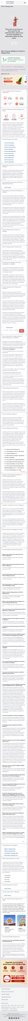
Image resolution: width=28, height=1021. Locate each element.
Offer (5, 1005)
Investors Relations (13, 1008)
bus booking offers (7, 496)
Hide (23, 841)
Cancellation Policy (5, 1010)
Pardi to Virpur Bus (9, 153)
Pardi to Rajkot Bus (9, 157)
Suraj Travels (7, 187)
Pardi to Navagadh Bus (10, 151)
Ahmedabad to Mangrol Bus (11, 853)
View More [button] (23, 471)
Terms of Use (10, 1016)
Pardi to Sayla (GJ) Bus (10, 147)
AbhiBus (9, 1013)
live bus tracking (6, 514)
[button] (2, 2)
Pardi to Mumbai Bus (9, 155)
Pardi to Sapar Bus (8, 159)
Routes (18, 1007)
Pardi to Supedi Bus (9, 161)
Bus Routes (8, 66)
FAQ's (16, 1005)
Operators (14, 1007)
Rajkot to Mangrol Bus (9, 849)
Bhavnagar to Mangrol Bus (11, 855)
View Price (21, 331)
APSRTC (7, 927)
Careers (22, 1007)
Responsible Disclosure (6, 1007)
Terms (19, 1005)
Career (15, 1016)
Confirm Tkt (16, 1013)
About (8, 1005)
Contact (12, 1005)
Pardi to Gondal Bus (9, 145)
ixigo (13, 1013)
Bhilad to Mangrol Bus (9, 851)
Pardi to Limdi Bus (8, 149)
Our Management (5, 1008)
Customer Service (21, 1016)
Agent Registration (14, 1010)
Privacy (22, 1005)
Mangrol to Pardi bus (10, 542)
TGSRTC (20, 928)
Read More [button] (15, 70)
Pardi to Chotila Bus (9, 143)
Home (2, 66)
